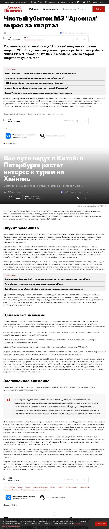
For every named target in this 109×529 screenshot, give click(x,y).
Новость (12, 487)
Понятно (101, 524)
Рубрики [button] (34, 9)
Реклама (81, 9)
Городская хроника (42, 490)
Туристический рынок (40, 487)
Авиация (60, 487)
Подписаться (53, 2)
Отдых (20, 487)
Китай (52, 487)
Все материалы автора (33, 40)
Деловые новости (71, 487)
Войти (98, 9)
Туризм (27, 487)
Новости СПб (85, 487)
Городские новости (27, 490)
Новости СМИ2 (9, 143)
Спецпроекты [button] (51, 9)
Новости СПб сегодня (11, 490)
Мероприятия (69, 9)
